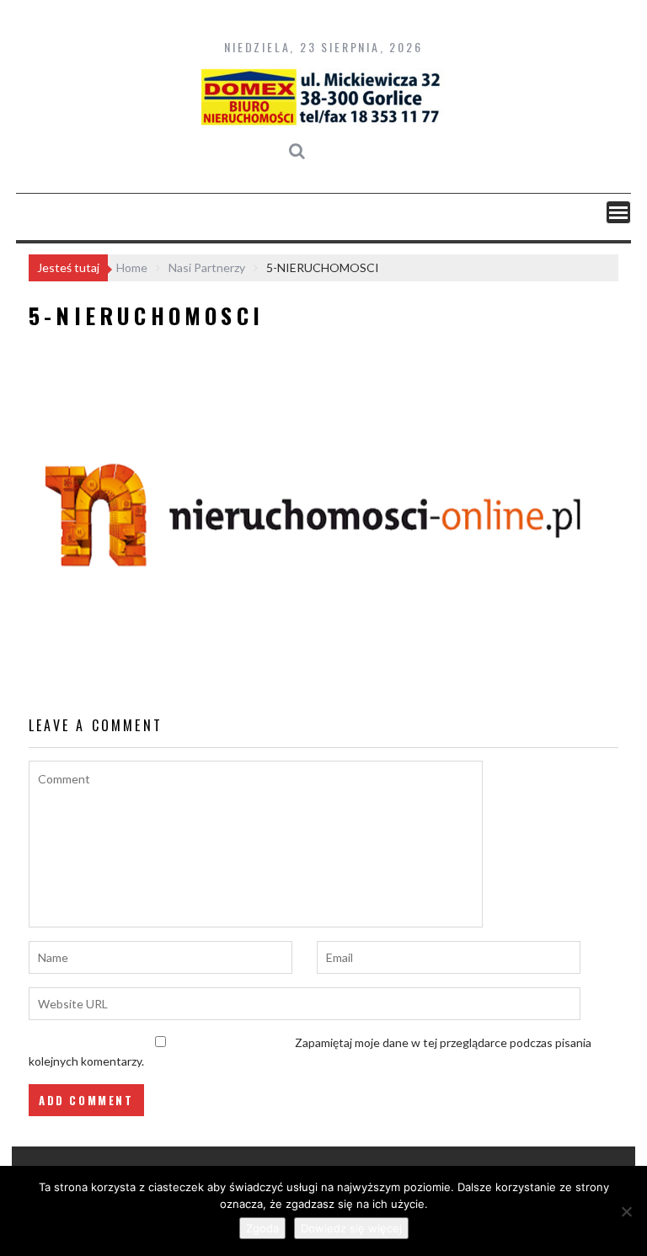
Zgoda (262, 1228)
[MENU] (618, 212)
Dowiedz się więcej (351, 1228)
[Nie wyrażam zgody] (626, 1211)
